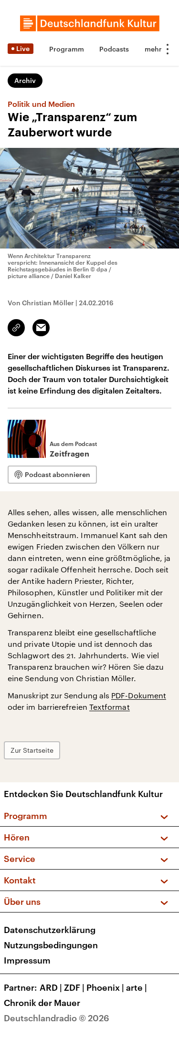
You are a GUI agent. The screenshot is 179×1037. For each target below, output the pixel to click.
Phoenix (105, 987)
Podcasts (114, 49)
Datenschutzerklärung (49, 929)
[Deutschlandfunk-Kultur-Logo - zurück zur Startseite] (89, 23)
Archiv (25, 80)
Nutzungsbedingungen (51, 945)
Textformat (109, 706)
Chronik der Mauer (42, 1002)
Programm (66, 49)
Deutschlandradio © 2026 (56, 1018)
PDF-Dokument (138, 695)
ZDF (74, 987)
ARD (51, 987)
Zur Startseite (32, 750)
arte (136, 987)
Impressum (27, 960)
